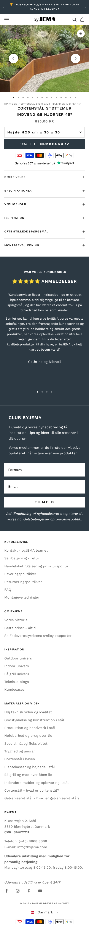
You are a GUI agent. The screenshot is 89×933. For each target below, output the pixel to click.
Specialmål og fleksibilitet (26, 743)
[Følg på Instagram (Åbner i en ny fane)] (18, 891)
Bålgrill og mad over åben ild (28, 775)
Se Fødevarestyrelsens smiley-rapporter (38, 636)
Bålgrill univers (16, 674)
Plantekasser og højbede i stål (29, 767)
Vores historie (15, 620)
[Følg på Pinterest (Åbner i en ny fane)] (29, 891)
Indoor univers (16, 666)
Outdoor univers (18, 658)
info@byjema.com (32, 847)
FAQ (7, 590)
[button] (45, 912)
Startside (10, 104)
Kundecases (14, 689)
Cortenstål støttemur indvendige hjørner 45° (51, 104)
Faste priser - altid (20, 628)
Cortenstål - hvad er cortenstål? (31, 790)
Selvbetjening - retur (21, 558)
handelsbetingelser (33, 519)
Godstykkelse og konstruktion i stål (34, 720)
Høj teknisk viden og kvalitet (28, 712)
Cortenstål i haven (19, 759)
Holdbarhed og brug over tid (28, 735)
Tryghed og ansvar (19, 751)
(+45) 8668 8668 (33, 841)
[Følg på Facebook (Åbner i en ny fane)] (6, 891)
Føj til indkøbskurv (44, 144)
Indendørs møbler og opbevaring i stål (36, 783)
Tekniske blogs (16, 682)
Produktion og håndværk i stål (29, 728)
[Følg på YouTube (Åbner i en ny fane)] (40, 891)
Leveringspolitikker (20, 574)
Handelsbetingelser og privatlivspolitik (36, 566)
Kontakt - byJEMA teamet (26, 550)
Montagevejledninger (21, 597)
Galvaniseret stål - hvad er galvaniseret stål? (41, 798)
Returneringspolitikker (23, 582)
